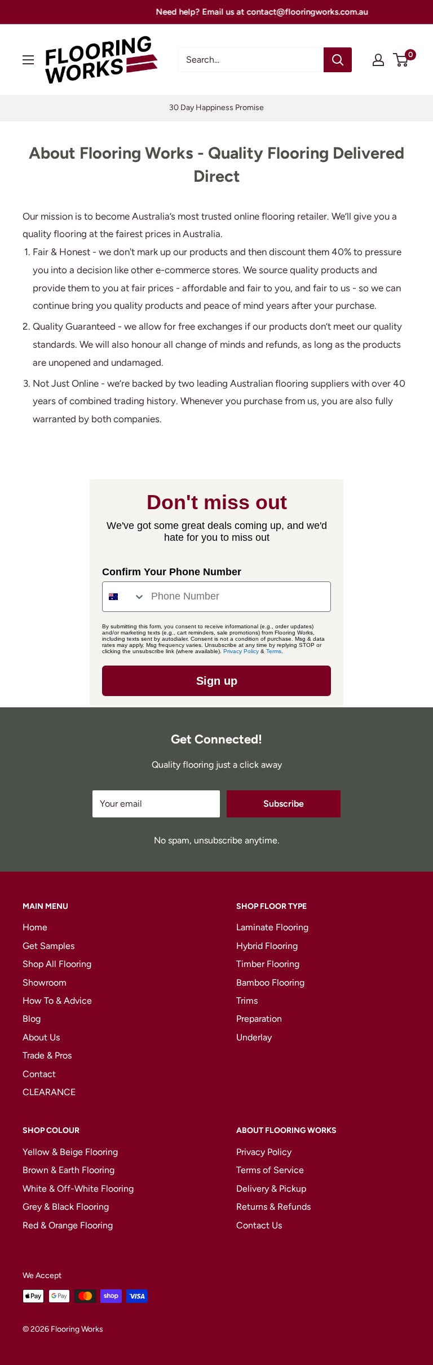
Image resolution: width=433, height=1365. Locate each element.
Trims (247, 1000)
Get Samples (48, 945)
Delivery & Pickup (271, 1188)
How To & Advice (57, 1000)
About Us (41, 1037)
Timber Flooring (267, 964)
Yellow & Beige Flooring (70, 1152)
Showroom (45, 982)
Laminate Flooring (272, 927)
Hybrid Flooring (267, 945)
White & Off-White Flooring (78, 1188)
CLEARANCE (49, 1092)
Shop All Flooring (57, 964)
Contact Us (259, 1225)
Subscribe (283, 803)
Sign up (216, 681)
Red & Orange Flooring (68, 1225)
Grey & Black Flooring (66, 1206)
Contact (39, 1074)
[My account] (378, 60)
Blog (32, 1018)
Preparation (259, 1018)
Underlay (254, 1037)
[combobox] (124, 596)
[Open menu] (28, 59)
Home (35, 927)
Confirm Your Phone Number (171, 572)
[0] (401, 60)
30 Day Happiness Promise (216, 107)
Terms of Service (270, 1170)
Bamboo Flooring (270, 982)
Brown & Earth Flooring (68, 1170)
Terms (273, 651)
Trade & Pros (47, 1055)
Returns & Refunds (273, 1206)
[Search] (338, 59)
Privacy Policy (241, 651)
